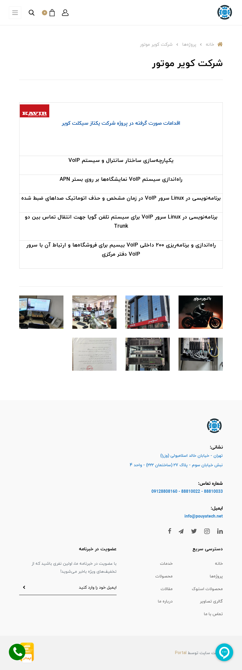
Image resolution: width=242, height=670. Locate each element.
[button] (65, 12)
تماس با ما (213, 614)
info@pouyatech (199, 516)
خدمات (166, 563)
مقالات (167, 589)
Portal (181, 653)
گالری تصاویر (211, 601)
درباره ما (165, 601)
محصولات (164, 576)
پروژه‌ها (216, 576)
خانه (219, 563)
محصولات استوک (207, 589)
